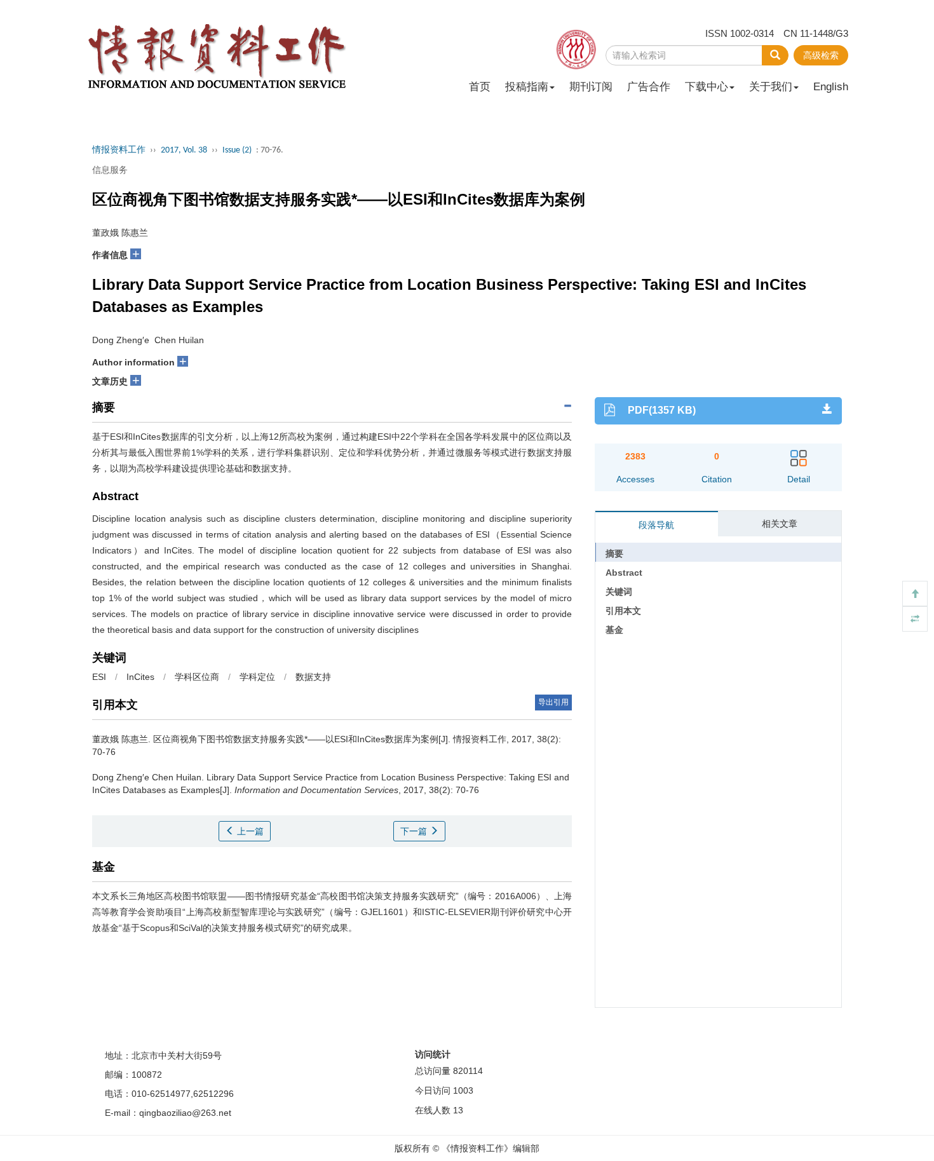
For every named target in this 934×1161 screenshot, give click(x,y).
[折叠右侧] (915, 619)
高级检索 (821, 55)
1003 (463, 1090)
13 (458, 1110)
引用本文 (623, 611)
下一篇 (415, 831)
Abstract (624, 572)
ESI (99, 677)
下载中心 (706, 87)
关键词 (619, 592)
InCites (140, 677)
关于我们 (770, 87)
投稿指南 (526, 87)
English (830, 87)
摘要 (614, 553)
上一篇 (249, 831)
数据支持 (313, 677)
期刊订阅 (591, 87)
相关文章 (779, 524)
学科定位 (257, 677)
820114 (468, 1071)
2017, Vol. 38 (184, 150)
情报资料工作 (119, 150)
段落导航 (656, 525)
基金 (614, 630)
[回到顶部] (915, 593)
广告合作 (648, 87)
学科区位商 (197, 677)
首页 (480, 87)
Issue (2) (237, 150)
